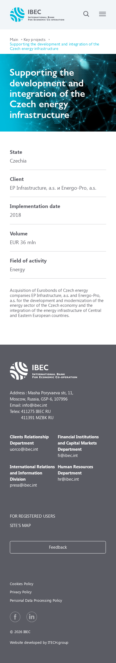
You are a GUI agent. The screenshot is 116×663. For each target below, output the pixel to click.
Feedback (58, 547)
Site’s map (20, 525)
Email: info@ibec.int (28, 405)
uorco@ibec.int (29, 443)
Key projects (35, 39)
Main (14, 39)
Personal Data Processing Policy (36, 600)
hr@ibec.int (75, 473)
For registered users (32, 516)
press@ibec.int (32, 476)
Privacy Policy (21, 591)
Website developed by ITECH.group (39, 642)
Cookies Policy (21, 583)
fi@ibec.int (78, 446)
